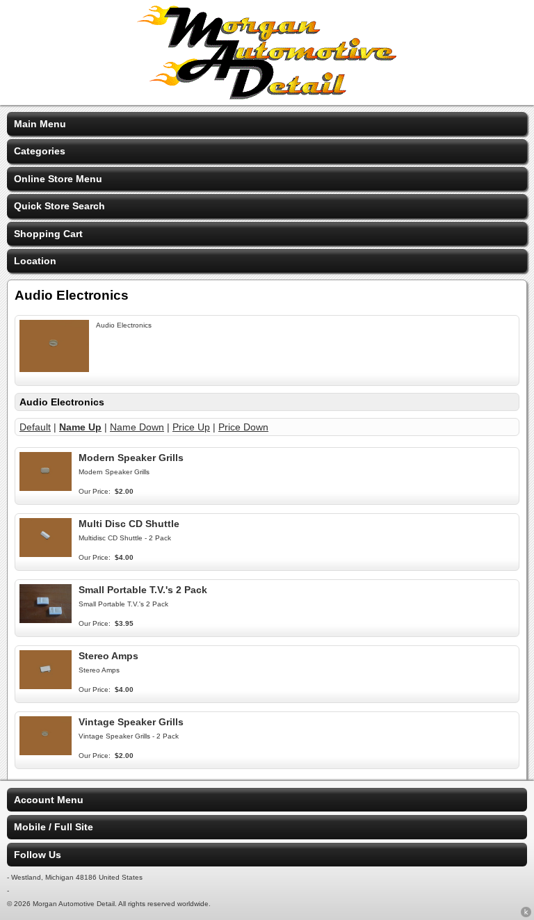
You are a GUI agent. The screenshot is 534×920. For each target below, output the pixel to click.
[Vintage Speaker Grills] (45, 751)
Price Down (243, 427)
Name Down (137, 427)
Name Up (80, 427)
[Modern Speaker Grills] (45, 487)
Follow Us (37, 854)
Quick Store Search (59, 205)
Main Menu (40, 123)
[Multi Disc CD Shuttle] (45, 553)
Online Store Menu (58, 178)
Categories (39, 150)
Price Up (191, 427)
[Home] (267, 96)
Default (35, 427)
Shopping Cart (48, 233)
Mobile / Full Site (53, 826)
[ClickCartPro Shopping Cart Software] (526, 914)
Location (35, 260)
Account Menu (48, 799)
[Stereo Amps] (45, 685)
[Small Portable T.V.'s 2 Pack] (45, 619)
